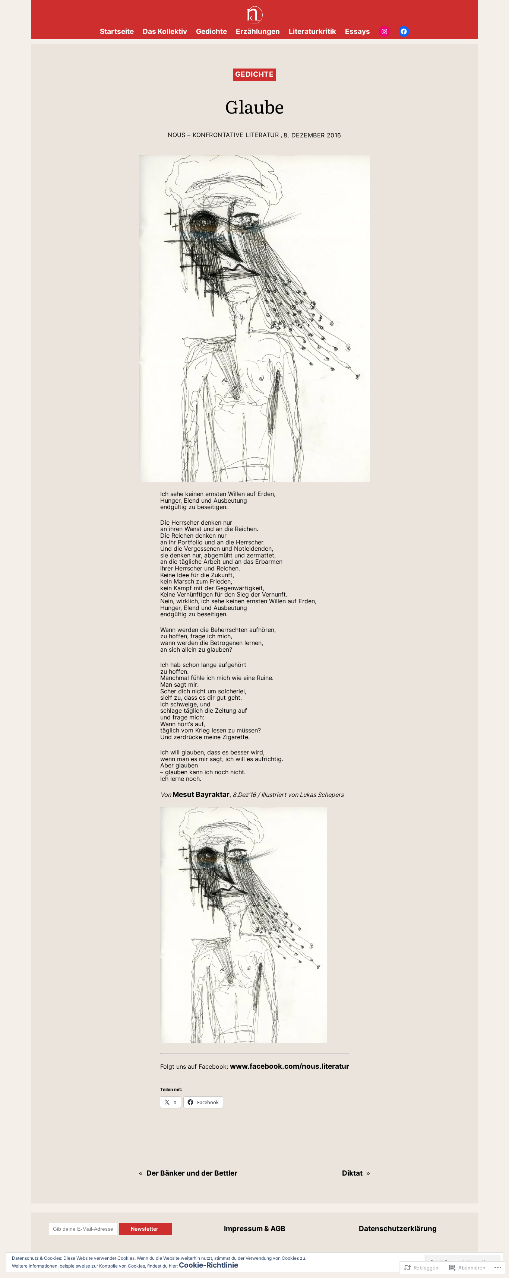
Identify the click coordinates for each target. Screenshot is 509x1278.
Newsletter (146, 1228)
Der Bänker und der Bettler (191, 1173)
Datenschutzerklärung (398, 1228)
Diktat (352, 1173)
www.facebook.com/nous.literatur (289, 1066)
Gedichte (254, 74)
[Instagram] (384, 31)
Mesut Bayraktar (201, 794)
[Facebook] (404, 31)
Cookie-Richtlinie (208, 1264)
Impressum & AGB (254, 1228)
